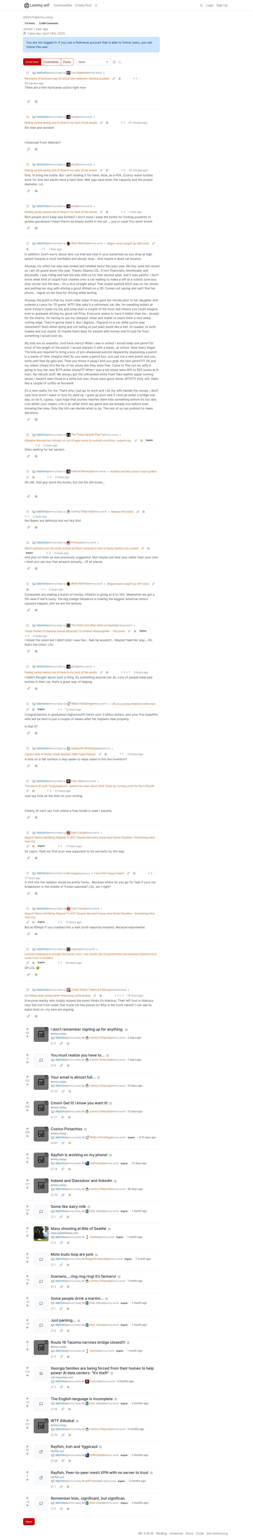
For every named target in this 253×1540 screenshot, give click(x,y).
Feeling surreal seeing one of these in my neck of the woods (61, 122)
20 (55, 1194)
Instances (176, 1533)
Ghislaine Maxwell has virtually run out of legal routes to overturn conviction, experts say (78, 440)
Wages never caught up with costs (128, 243)
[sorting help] (114, 62)
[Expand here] (41, 1034)
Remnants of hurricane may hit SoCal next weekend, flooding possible (67, 78)
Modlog (161, 1533)
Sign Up (222, 5)
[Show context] (114, 78)
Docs (189, 1533)
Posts (67, 62)
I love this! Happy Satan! (109, 873)
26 (55, 1460)
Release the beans (122, 511)
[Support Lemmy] (96, 5)
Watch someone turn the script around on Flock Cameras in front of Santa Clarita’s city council (81, 548)
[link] (120, 78)
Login (210, 5)
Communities (63, 5)
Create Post (83, 5)
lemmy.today (58, 1033)
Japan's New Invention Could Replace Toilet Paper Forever (60, 754)
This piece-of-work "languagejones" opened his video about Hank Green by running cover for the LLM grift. (90, 786)
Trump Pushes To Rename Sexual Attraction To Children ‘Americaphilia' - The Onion (75, 631)
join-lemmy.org (217, 1533)
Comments (51, 62)
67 (55, 1142)
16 (55, 1409)
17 (55, 1117)
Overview (32, 62)
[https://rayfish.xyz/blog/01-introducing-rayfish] (41, 1451)
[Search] (201, 5)
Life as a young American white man (133, 703)
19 (55, 1168)
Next (29, 1522)
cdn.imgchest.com (62, 1377)
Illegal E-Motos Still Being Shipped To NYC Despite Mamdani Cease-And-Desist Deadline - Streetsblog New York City (90, 839)
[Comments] (41, 1060)
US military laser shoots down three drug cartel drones (57, 995)
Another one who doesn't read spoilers (133, 471)
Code (200, 1533)
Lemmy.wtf (39, 5)
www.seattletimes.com (64, 1233)
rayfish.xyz (57, 1451)
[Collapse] (28, 73)
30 (56, 1091)
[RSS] (120, 62)
